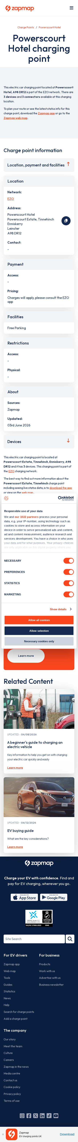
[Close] (3, 1134)
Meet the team (13, 1046)
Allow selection (39, 630)
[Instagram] (22, 1115)
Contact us (10, 1080)
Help (6, 1005)
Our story (10, 1039)
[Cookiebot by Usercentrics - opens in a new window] (58, 498)
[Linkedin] (42, 1115)
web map (27, 492)
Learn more (26, 655)
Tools (7, 978)
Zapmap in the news (16, 1066)
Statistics (9, 991)
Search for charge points (19, 1012)
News (7, 998)
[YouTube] (56, 1115)
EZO (10, 199)
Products (44, 964)
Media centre (12, 1073)
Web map (10, 971)
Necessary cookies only (39, 641)
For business (49, 955)
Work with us (47, 971)
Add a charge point (15, 1018)
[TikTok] (49, 1115)
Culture (8, 1053)
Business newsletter (51, 984)
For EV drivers (15, 955)
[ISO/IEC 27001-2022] (39, 918)
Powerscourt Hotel (50, 27)
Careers (9, 1060)
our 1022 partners (27, 516)
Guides (8, 984)
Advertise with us (50, 978)
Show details (58, 609)
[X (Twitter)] (35, 1115)
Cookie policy (12, 1087)
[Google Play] (53, 897)
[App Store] (24, 897)
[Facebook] (28, 1115)
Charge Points (25, 27)
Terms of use (12, 1101)
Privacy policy (12, 1094)
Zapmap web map (15, 118)
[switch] (68, 572)
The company (15, 1030)
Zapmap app (46, 113)
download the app (61, 488)
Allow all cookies (39, 620)
